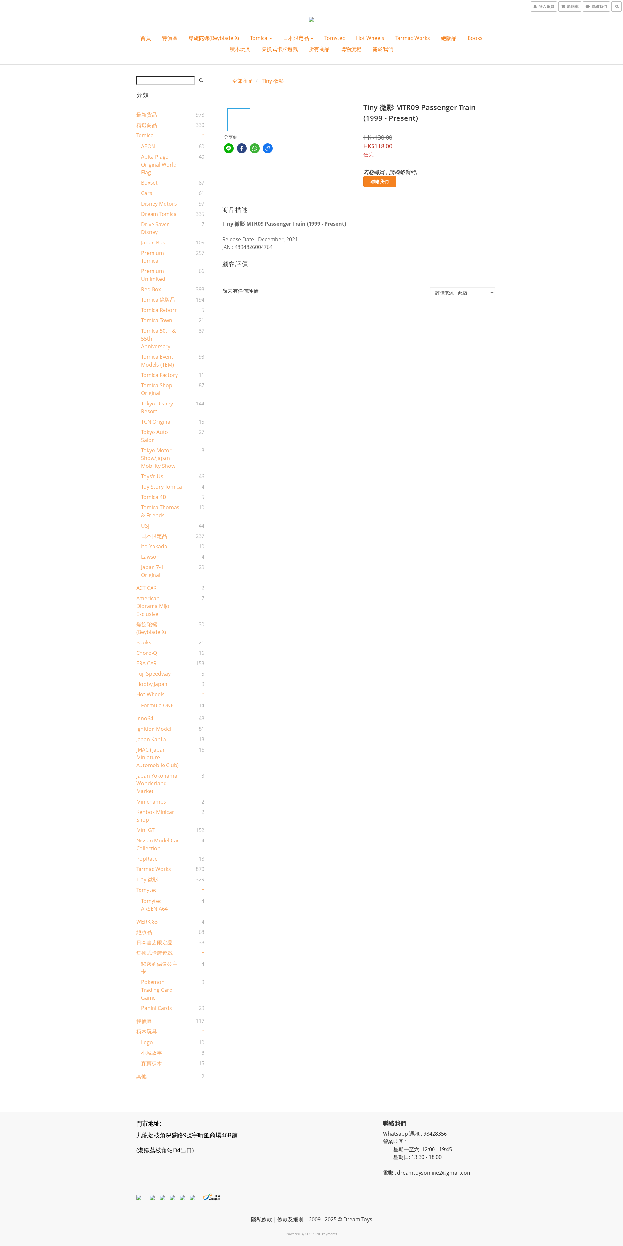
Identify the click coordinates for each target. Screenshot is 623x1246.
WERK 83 (147, 921)
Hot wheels (370, 38)
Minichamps (151, 801)
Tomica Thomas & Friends (160, 511)
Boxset (149, 182)
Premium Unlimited (153, 275)
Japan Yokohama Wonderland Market (156, 783)
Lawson (150, 556)
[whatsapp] (255, 148)
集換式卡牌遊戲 (280, 49)
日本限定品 (296, 38)
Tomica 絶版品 (158, 299)
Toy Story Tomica (161, 486)
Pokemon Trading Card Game (157, 989)
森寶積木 (151, 1063)
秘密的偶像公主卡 (159, 967)
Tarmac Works (412, 38)
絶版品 (449, 38)
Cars (146, 193)
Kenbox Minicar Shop (155, 815)
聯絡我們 (380, 181)
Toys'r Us (152, 476)
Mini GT (145, 830)
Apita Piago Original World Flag (159, 164)
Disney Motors (159, 203)
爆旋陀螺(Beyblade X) (214, 38)
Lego (147, 1042)
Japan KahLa (151, 739)
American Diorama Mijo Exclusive (152, 606)
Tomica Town (156, 320)
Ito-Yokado (154, 546)
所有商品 (319, 49)
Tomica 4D (153, 497)
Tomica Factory (159, 375)
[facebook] (242, 148)
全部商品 (242, 80)
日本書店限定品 (154, 942)
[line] (229, 148)
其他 (141, 1076)
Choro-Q (146, 652)
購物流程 (351, 49)
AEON (148, 146)
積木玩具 (240, 49)
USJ (145, 525)
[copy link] (268, 148)
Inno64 (144, 718)
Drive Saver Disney (155, 228)
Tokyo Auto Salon (154, 436)
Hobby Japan (151, 684)
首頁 (145, 38)
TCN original (156, 421)
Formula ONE (157, 705)
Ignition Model (153, 728)
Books (475, 38)
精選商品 (146, 125)
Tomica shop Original (156, 389)
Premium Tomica (152, 256)
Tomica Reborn (159, 310)
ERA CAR (146, 663)
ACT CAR (146, 588)
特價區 (169, 38)
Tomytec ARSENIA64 (154, 904)
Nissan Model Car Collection (157, 844)
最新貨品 (146, 114)
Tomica (259, 38)
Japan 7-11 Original (153, 571)
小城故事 (151, 1052)
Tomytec (334, 38)
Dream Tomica (159, 214)
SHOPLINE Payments (321, 1233)
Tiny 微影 (147, 879)
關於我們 (383, 49)
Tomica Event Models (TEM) (157, 360)
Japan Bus (153, 242)
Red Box (151, 289)
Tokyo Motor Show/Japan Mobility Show (158, 458)
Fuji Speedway (153, 673)
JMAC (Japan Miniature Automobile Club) (157, 757)
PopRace (147, 858)
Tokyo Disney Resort (157, 407)
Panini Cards (156, 1008)
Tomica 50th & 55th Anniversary (158, 338)
